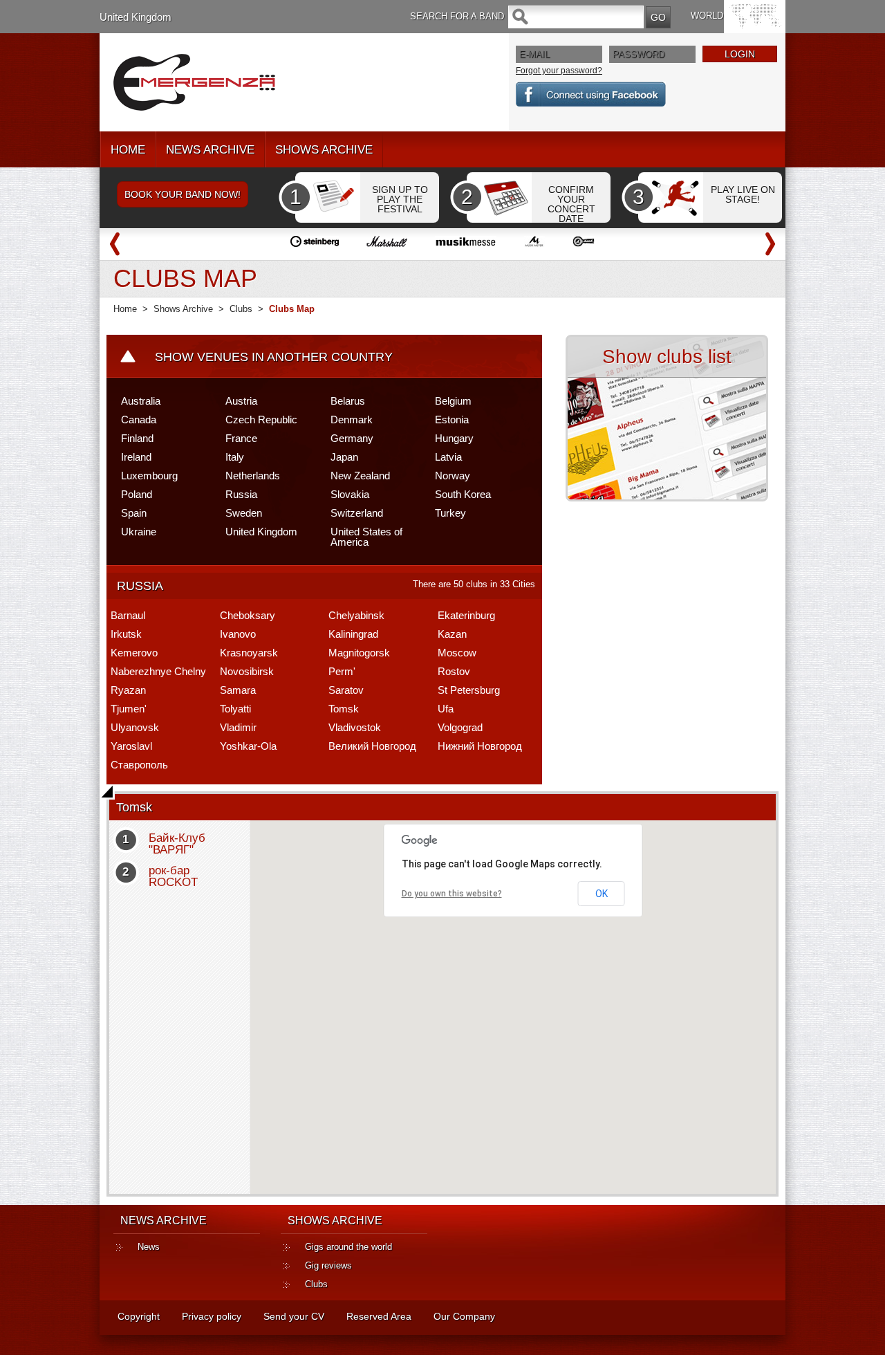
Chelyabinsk (356, 615)
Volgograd (460, 727)
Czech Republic (261, 419)
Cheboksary (247, 615)
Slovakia (349, 494)
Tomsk (343, 709)
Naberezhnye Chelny (158, 671)
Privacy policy (211, 1316)
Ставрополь (139, 765)
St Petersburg (469, 690)
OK (601, 893)
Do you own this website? (452, 893)
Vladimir (238, 727)
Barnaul (128, 615)
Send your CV (293, 1316)
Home (125, 309)
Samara (238, 690)
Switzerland (356, 513)
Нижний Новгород (480, 746)
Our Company (464, 1316)
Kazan (452, 634)
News (149, 1247)
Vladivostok (354, 727)
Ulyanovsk (135, 727)
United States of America (366, 537)
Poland (136, 494)
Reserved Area (378, 1316)
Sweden (243, 513)
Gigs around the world (348, 1247)
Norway (452, 475)
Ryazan (128, 690)
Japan (344, 457)
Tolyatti (235, 709)
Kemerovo (134, 652)
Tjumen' (129, 709)
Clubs (241, 309)
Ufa (446, 709)
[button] (502, 999)
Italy (234, 457)
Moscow (457, 652)
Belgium (453, 401)
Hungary (454, 438)
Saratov (346, 690)
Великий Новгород (372, 746)
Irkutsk (126, 634)
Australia (140, 401)
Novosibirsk (247, 671)
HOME (128, 149)
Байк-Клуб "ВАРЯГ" (177, 844)
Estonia (452, 419)
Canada (138, 419)
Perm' (341, 671)
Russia (241, 494)
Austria (241, 401)
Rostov (454, 671)
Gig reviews (328, 1265)
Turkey (450, 513)
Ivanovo (238, 634)
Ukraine (138, 531)
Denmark (351, 419)
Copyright (139, 1316)
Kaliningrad (353, 634)
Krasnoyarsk (249, 652)
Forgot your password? (559, 70)
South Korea (463, 494)
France (241, 438)
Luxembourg (149, 475)
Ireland (136, 457)
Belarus (347, 401)
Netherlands (252, 475)
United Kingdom (135, 17)
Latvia (448, 457)
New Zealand (360, 475)
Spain (134, 513)
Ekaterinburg (466, 615)
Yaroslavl (131, 746)
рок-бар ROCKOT (173, 876)
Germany (351, 438)
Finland (137, 438)
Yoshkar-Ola (248, 746)
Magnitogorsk (359, 652)
